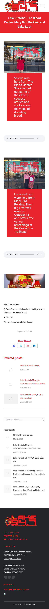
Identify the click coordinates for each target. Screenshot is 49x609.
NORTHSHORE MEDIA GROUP (16, 589)
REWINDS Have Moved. (30, 366)
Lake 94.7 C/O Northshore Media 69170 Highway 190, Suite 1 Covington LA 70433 (17, 555)
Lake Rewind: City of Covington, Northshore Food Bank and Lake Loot (29, 488)
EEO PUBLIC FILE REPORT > (15, 539)
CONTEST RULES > (12, 536)
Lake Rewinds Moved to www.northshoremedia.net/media (34, 382)
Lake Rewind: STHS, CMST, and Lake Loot (31, 396)
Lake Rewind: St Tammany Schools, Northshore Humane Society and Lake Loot (29, 474)
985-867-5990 (18, 565)
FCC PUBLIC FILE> (11, 533)
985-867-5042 (19, 569)
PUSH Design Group (29, 604)
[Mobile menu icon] (43, 6)
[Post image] (11, 370)
